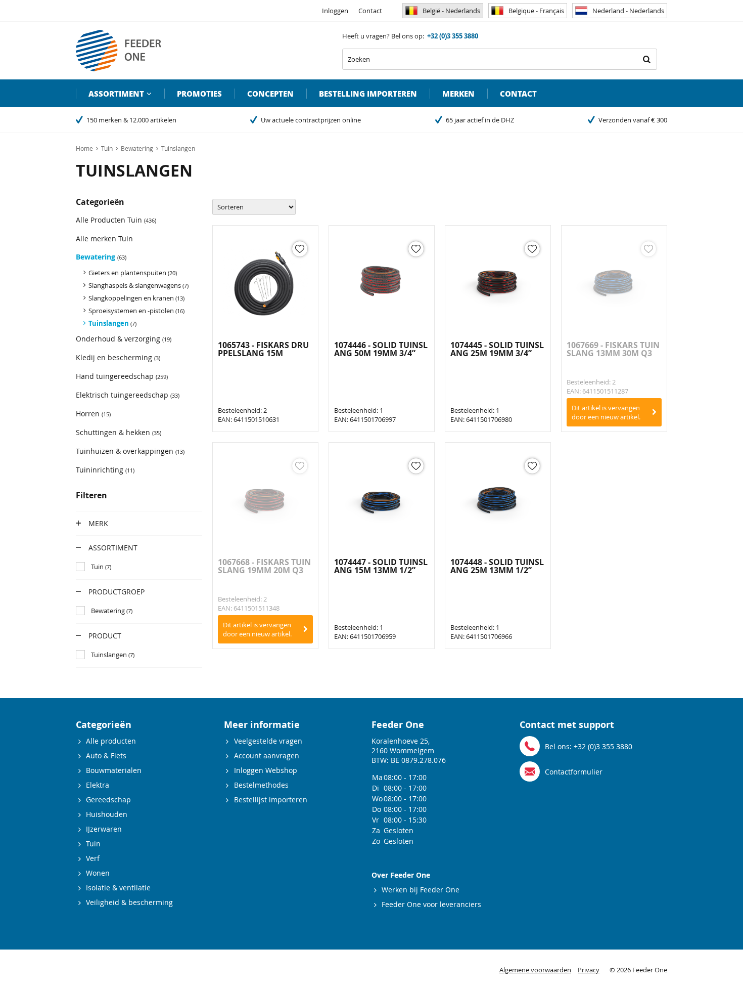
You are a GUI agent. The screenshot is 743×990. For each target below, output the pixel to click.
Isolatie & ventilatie (118, 887)
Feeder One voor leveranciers (431, 904)
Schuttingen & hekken (118, 432)
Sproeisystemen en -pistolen (136, 310)
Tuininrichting (105, 470)
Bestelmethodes (261, 785)
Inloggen (335, 10)
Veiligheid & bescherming (129, 902)
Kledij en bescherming (118, 357)
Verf (93, 858)
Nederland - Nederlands (628, 10)
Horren (93, 413)
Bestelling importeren (368, 93)
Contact (370, 10)
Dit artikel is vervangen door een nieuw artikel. (606, 412)
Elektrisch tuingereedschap (127, 395)
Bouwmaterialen (114, 770)
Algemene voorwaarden (535, 969)
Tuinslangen (112, 323)
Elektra (97, 785)
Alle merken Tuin (104, 238)
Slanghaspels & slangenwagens (138, 285)
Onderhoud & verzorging (123, 338)
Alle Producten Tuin (116, 220)
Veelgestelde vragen (268, 741)
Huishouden (106, 814)
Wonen (98, 873)
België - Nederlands (451, 10)
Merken (458, 93)
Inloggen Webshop (265, 770)
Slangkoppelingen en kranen (136, 298)
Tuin (93, 843)
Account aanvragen (266, 755)
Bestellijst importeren (270, 799)
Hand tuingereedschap (122, 376)
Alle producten (111, 741)
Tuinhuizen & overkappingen (130, 451)
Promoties (199, 93)
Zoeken (646, 59)
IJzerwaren (104, 829)
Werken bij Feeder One (420, 889)
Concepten (270, 93)
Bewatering (101, 257)
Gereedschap (108, 799)
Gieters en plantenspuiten (132, 272)
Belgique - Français (536, 10)
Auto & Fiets (106, 755)
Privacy (588, 969)
